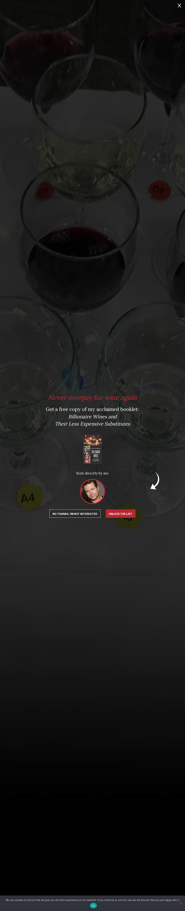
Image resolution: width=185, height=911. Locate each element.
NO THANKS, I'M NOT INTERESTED (75, 513)
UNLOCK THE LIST (120, 513)
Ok (93, 905)
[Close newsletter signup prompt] (179, 6)
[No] (180, 903)
